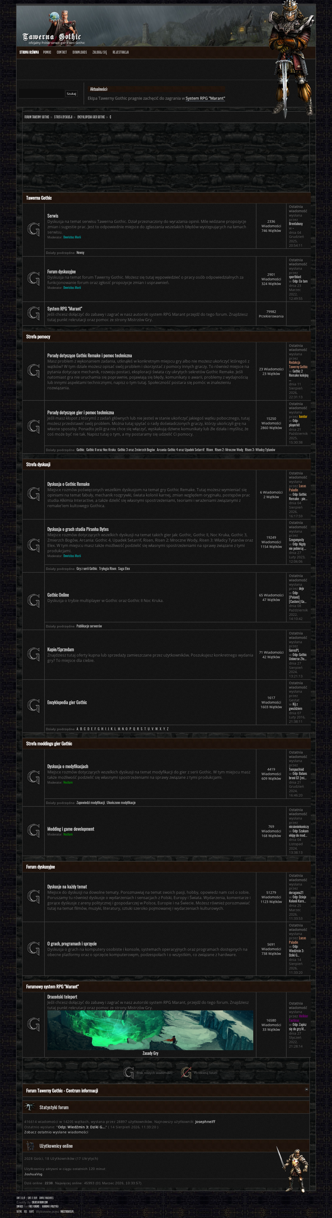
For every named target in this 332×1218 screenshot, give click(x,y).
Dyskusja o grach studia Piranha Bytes (78, 529)
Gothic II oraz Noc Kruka (101, 449)
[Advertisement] (166, 158)
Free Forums (34, 1206)
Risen (209, 449)
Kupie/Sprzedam (60, 649)
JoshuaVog (33, 1174)
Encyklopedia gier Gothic (67, 702)
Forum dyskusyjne (61, 271)
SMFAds (20, 1206)
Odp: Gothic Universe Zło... (298, 656)
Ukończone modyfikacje (121, 802)
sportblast (295, 276)
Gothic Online (58, 595)
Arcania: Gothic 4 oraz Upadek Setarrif (180, 449)
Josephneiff (205, 1121)
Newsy (80, 252)
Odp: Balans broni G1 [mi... (298, 775)
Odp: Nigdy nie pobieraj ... (297, 546)
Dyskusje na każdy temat (67, 886)
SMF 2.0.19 (21, 1198)
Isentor (303, 416)
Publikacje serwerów (89, 626)
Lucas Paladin (297, 488)
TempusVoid (296, 769)
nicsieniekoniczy (299, 826)
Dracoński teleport (62, 996)
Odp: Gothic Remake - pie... (298, 496)
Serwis (52, 215)
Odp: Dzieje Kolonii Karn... (297, 899)
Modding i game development (70, 829)
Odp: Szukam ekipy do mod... (299, 833)
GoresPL (294, 650)
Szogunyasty (296, 539)
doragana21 (296, 892)
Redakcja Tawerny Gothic (298, 364)
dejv (301, 588)
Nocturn (68, 782)
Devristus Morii (72, 237)
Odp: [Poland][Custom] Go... (297, 597)
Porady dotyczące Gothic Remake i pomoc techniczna (89, 355)
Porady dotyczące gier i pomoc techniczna (80, 412)
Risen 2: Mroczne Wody (229, 449)
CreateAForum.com (40, 1202)
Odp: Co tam (300, 281)
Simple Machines (46, 1198)
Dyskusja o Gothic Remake (68, 484)
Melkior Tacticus (298, 1018)
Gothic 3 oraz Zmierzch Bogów (136, 449)
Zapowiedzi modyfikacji (91, 802)
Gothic (80, 449)
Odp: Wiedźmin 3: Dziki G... (296, 950)
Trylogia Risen (107, 568)
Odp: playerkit (294, 422)
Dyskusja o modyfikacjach (67, 766)
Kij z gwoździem (295, 706)
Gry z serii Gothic (87, 568)
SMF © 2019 (32, 1198)
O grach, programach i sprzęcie (72, 943)
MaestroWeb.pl (67, 1211)
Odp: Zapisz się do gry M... (297, 1026)
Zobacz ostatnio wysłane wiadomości (56, 1132)
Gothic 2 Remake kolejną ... (298, 375)
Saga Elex (124, 568)
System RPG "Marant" (205, 98)
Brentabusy (296, 223)
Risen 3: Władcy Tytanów (260, 449)
